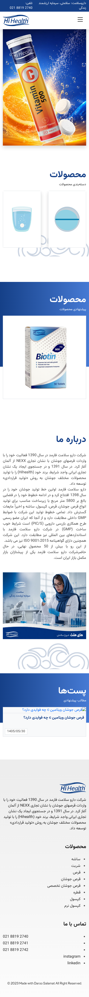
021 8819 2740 (21, 8)
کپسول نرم (72, 906)
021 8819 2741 (15, 943)
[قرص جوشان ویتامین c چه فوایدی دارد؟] (44, 710)
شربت (75, 866)
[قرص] (67, 219)
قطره (76, 893)
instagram (71, 957)
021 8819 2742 (15, 950)
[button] (80, 20)
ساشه (75, 859)
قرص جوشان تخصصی (63, 886)
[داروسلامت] (16, 20)
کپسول (75, 899)
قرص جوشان (70, 879)
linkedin (73, 963)
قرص (76, 873)
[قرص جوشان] (22, 219)
